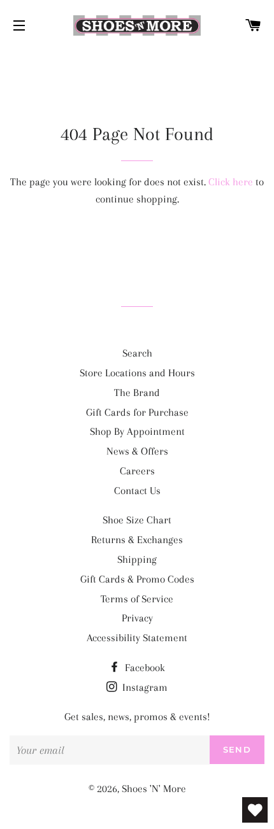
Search (137, 353)
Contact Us (137, 491)
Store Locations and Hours (137, 373)
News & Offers (137, 451)
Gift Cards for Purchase (137, 412)
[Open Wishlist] (255, 810)
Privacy (137, 618)
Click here (230, 182)
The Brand (137, 392)
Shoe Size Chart (137, 520)
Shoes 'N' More (154, 789)
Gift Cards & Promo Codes (137, 579)
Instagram (144, 687)
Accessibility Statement (137, 638)
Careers (137, 471)
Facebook (143, 668)
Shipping (137, 559)
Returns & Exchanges (137, 540)
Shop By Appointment (137, 431)
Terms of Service (137, 599)
